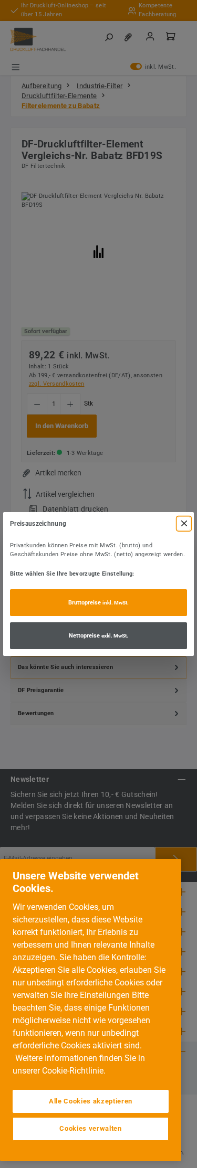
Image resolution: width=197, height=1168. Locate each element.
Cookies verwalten (90, 1128)
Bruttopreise (98, 602)
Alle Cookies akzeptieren (90, 1101)
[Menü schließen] (184, 523)
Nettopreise (98, 635)
